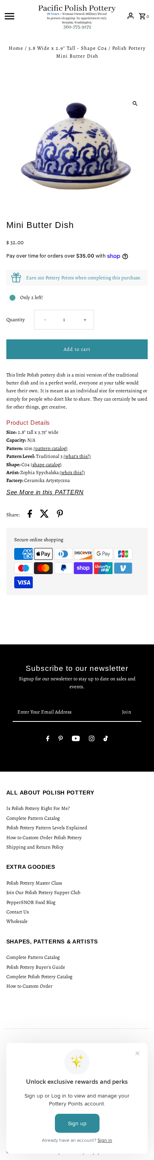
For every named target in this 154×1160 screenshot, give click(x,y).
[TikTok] (105, 740)
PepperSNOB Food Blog (30, 902)
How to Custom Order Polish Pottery (44, 837)
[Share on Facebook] (30, 515)
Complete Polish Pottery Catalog (39, 976)
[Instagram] (91, 740)
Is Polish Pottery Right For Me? (38, 808)
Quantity (15, 319)
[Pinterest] (60, 740)
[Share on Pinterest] (60, 515)
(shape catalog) (46, 464)
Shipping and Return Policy (35, 847)
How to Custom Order (29, 986)
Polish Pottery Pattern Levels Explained (46, 827)
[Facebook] (47, 740)
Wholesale (17, 921)
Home (16, 48)
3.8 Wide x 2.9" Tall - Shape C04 (67, 48)
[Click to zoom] (135, 104)
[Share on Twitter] (44, 515)
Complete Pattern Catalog (33, 818)
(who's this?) (72, 472)
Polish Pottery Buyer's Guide (35, 967)
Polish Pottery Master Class (34, 882)
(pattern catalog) (51, 448)
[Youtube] (76, 740)
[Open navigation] (19, 16)
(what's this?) (77, 456)
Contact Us (17, 911)
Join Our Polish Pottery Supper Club (43, 892)
